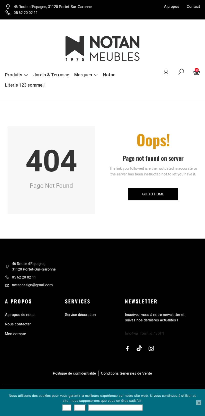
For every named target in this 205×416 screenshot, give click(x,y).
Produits (13, 74)
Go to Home (153, 194)
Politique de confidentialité (115, 407)
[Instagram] (151, 348)
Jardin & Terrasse (51, 74)
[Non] (198, 402)
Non (80, 407)
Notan (109, 74)
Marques (83, 74)
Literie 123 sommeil (24, 85)
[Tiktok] (139, 348)
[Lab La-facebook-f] (127, 348)
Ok (67, 407)
